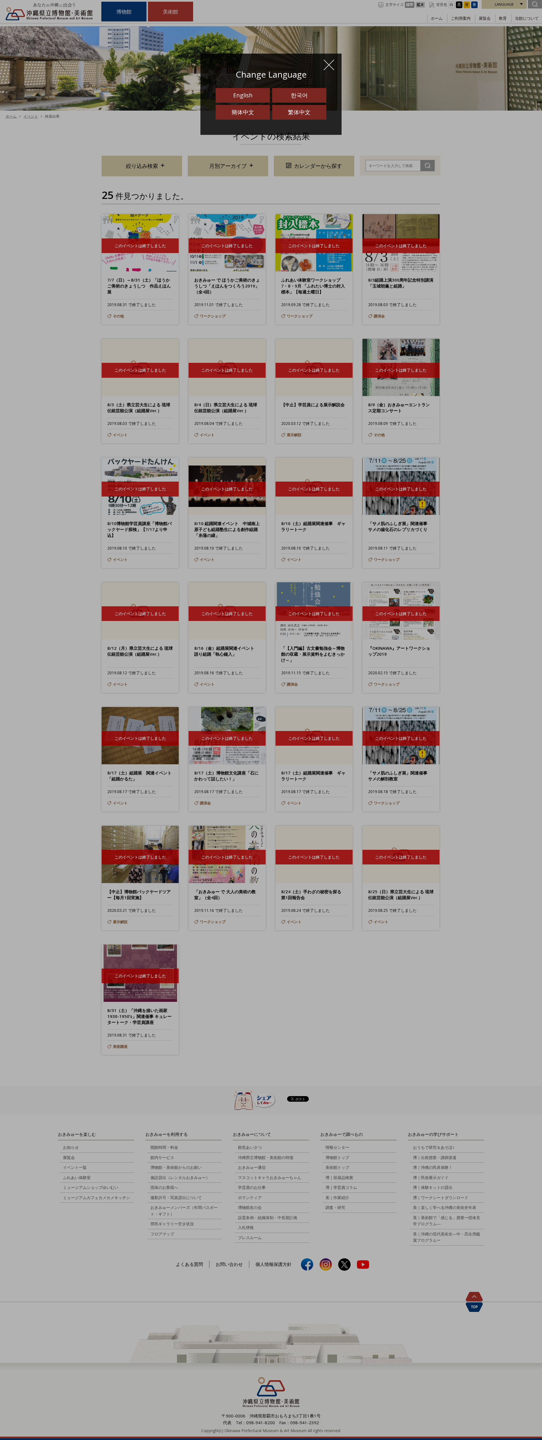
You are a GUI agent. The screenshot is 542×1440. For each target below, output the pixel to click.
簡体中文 (242, 112)
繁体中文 (299, 112)
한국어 (299, 95)
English (243, 95)
